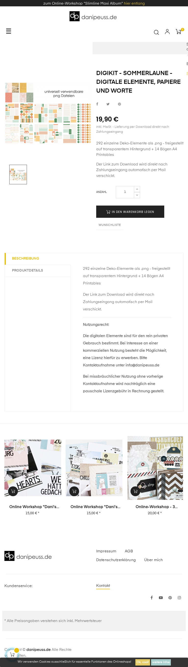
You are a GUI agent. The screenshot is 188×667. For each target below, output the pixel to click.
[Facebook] (151, 598)
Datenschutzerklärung (116, 560)
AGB (129, 551)
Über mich (153, 560)
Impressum (106, 551)
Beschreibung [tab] (25, 258)
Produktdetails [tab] (27, 270)
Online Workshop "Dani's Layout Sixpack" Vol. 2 (32, 507)
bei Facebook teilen (97, 104)
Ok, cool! (143, 662)
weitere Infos (161, 662)
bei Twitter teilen (108, 104)
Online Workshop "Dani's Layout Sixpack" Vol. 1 (94, 507)
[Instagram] (179, 598)
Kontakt (103, 586)
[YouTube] (160, 598)
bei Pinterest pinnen (119, 104)
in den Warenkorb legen (132, 212)
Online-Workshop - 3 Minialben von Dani (155, 507)
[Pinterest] (170, 598)
